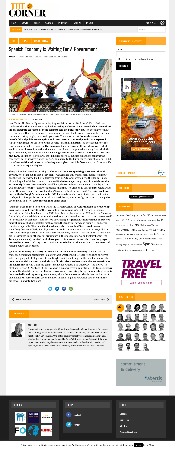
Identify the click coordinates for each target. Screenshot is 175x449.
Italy (118, 238)
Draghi (154, 220)
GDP (150, 230)
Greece (120, 234)
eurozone (122, 229)
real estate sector (154, 238)
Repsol (125, 244)
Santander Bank (136, 245)
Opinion (77, 22)
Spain (13, 22)
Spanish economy (41, 40)
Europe (25, 22)
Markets (49, 22)
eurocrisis (148, 225)
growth (38, 56)
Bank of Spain (26, 56)
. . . (162, 22)
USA (152, 251)
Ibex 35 (146, 235)
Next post (100, 299)
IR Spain (89, 22)
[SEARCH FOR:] (151, 29)
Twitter (77, 424)
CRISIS (132, 220)
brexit (158, 215)
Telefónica (122, 250)
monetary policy (136, 238)
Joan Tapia (24, 120)
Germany (159, 230)
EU (136, 225)
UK (130, 250)
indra (152, 235)
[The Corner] (34, 10)
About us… (151, 22)
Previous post (23, 299)
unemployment (138, 250)
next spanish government (56, 56)
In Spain (25, 40)
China (125, 220)
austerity (123, 215)
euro (141, 225)
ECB (160, 219)
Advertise (123, 425)
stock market (157, 245)
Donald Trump (146, 220)
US (148, 249)
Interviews (63, 22)
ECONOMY (120, 225)
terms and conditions (142, 59)
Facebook (77, 415)
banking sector (134, 215)
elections (130, 225)
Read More (148, 445)
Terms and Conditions (128, 432)
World (36, 22)
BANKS (146, 215)
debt (138, 220)
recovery (119, 245)
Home (13, 40)
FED (132, 230)
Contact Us (124, 419)
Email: (119, 49)
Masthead (124, 413)
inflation (159, 234)
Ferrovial (138, 230)
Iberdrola (139, 234)
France (145, 230)
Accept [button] (138, 445)
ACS (117, 215)
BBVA (153, 215)
